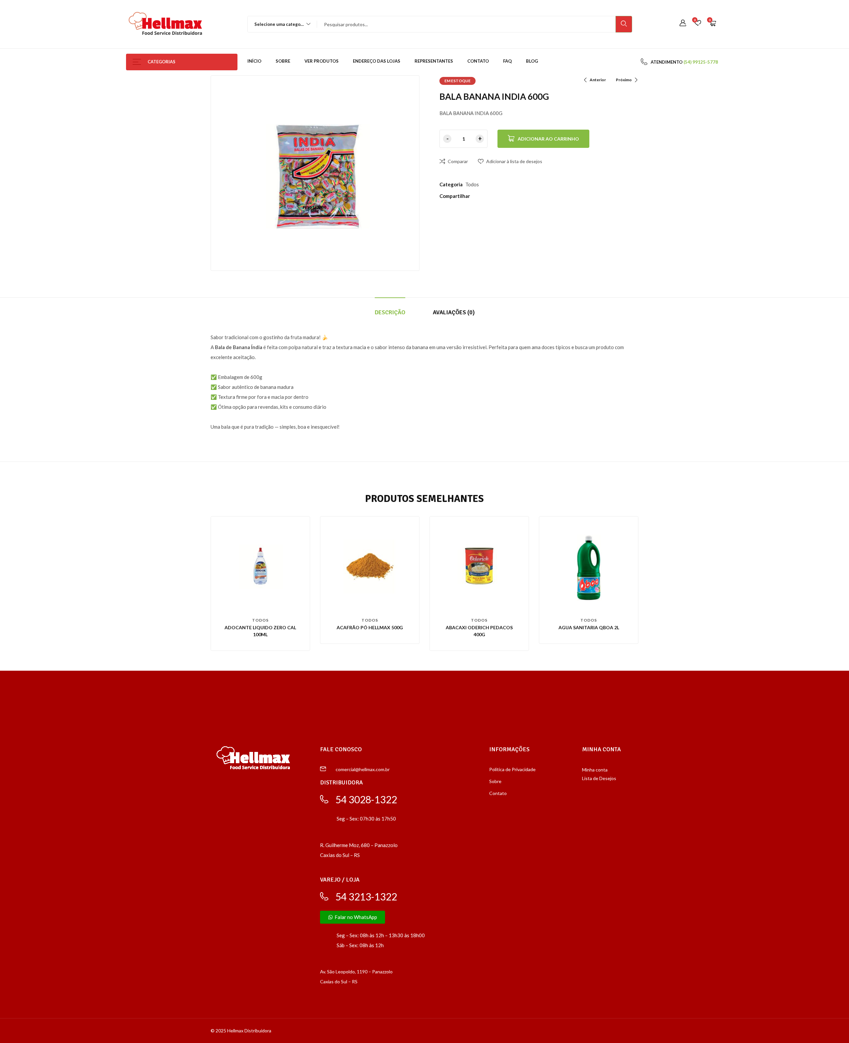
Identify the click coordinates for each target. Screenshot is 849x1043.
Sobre (283, 61)
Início (254, 61)
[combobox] (279, 24)
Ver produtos (321, 61)
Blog (532, 61)
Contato (478, 61)
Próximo (624, 79)
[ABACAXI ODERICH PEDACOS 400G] (479, 566)
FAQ (507, 61)
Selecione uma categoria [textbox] (280, 24)
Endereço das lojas (376, 61)
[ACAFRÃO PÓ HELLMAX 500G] (370, 566)
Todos (472, 184)
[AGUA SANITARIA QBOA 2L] (589, 566)
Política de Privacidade (512, 769)
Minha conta (595, 769)
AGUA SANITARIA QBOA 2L (588, 627)
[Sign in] (683, 23)
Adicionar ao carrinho (548, 139)
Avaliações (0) (454, 312)
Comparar (458, 161)
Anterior (598, 79)
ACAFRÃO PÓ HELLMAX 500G (370, 627)
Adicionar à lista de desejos (514, 161)
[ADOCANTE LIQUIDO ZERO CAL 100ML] (260, 566)
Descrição (390, 312)
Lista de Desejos (599, 778)
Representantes (434, 61)
